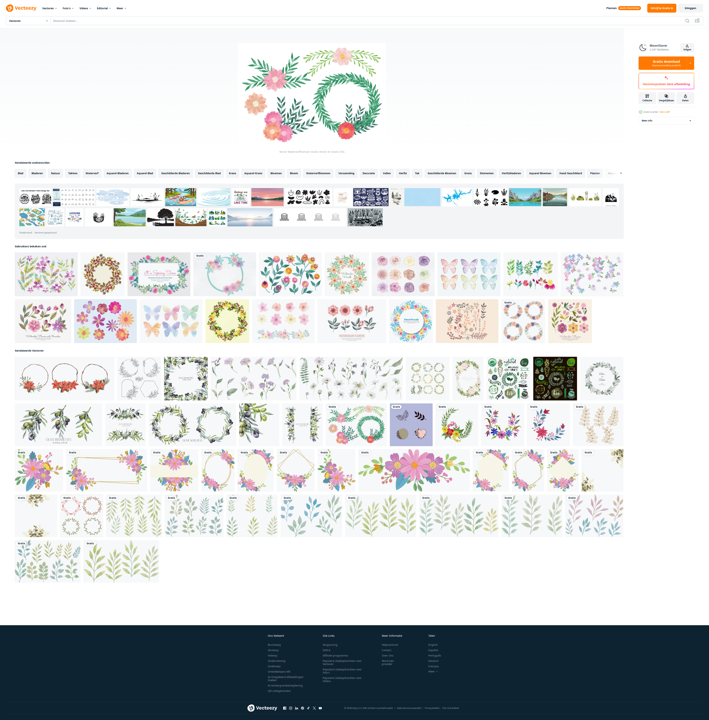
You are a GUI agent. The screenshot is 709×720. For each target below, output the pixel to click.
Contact (386, 650)
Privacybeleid (432, 708)
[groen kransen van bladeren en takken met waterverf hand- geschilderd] (601, 378)
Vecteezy (273, 650)
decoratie (369, 173)
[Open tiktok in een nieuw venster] (308, 708)
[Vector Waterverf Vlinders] (171, 321)
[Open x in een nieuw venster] (314, 708)
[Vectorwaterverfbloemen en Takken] (43, 321)
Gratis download (666, 63)
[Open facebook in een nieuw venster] (284, 708)
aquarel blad (145, 173)
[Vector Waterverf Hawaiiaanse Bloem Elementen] (283, 321)
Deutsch (433, 661)
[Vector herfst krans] (227, 321)
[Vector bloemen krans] (411, 321)
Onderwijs (274, 666)
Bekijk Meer (365, 217)
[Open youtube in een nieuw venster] (320, 708)
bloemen (276, 173)
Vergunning (330, 645)
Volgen (687, 49)
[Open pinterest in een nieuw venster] (302, 708)
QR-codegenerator (279, 691)
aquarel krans (253, 173)
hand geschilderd (570, 173)
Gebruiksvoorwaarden (409, 708)
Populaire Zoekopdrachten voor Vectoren (342, 662)
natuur (55, 173)
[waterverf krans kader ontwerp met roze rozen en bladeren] (468, 378)
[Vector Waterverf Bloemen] (403, 274)
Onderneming (276, 661)
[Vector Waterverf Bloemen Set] (46, 274)
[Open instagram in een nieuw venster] (290, 708)
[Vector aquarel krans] (347, 274)
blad (20, 173)
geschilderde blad (209, 173)
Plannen (611, 8)
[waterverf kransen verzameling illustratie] (427, 378)
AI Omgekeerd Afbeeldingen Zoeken (285, 678)
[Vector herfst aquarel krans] (103, 274)
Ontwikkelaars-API (279, 671)
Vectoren (48, 8)
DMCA (326, 650)
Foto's (67, 8)
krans (232, 173)
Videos (84, 8)
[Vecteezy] (21, 8)
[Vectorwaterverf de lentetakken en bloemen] (530, 274)
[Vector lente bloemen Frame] (159, 274)
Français (433, 666)
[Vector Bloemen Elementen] (467, 321)
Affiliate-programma (335, 655)
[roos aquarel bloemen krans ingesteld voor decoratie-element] (523, 321)
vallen (387, 173)
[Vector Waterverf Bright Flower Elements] (105, 321)
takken (72, 173)
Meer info (647, 120)
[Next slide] (618, 173)
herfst (403, 173)
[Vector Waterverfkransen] (356, 424)
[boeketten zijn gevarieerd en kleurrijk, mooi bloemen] (39, 470)
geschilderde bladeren (175, 173)
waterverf (92, 173)
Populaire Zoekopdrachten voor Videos (342, 679)
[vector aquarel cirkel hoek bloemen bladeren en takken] (502, 424)
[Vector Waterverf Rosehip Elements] (290, 274)
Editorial (102, 8)
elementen (487, 173)
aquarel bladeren (118, 173)
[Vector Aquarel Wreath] (224, 274)
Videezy (272, 655)
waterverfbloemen (318, 173)
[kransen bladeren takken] (411, 424)
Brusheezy (274, 645)
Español (433, 650)
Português (434, 655)
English (433, 645)
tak (417, 173)
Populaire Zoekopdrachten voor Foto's (342, 671)
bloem (294, 173)
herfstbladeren (511, 173)
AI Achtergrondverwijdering (285, 685)
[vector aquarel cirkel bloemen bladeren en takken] (457, 424)
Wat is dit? (665, 111)
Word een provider (388, 662)
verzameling (346, 173)
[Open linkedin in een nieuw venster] (296, 708)
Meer (120, 8)
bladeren (37, 173)
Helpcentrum (390, 645)
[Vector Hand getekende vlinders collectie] (469, 274)
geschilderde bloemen (442, 173)
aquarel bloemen (540, 173)
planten (595, 173)
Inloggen (690, 8)
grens (468, 173)
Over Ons (388, 655)
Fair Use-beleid (450, 708)
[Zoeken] (687, 21)
